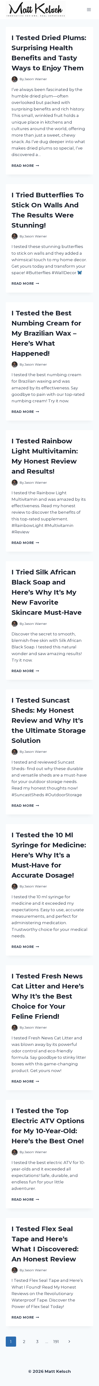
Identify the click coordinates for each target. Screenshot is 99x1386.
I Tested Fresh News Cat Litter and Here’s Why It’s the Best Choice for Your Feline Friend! (48, 996)
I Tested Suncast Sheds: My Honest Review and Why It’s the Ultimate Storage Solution (49, 720)
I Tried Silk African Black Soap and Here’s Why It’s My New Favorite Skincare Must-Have (47, 592)
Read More (25, 166)
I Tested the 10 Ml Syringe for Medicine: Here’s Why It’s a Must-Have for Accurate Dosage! (49, 855)
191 (56, 1341)
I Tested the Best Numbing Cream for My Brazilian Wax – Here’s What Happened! (46, 333)
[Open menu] (88, 9)
